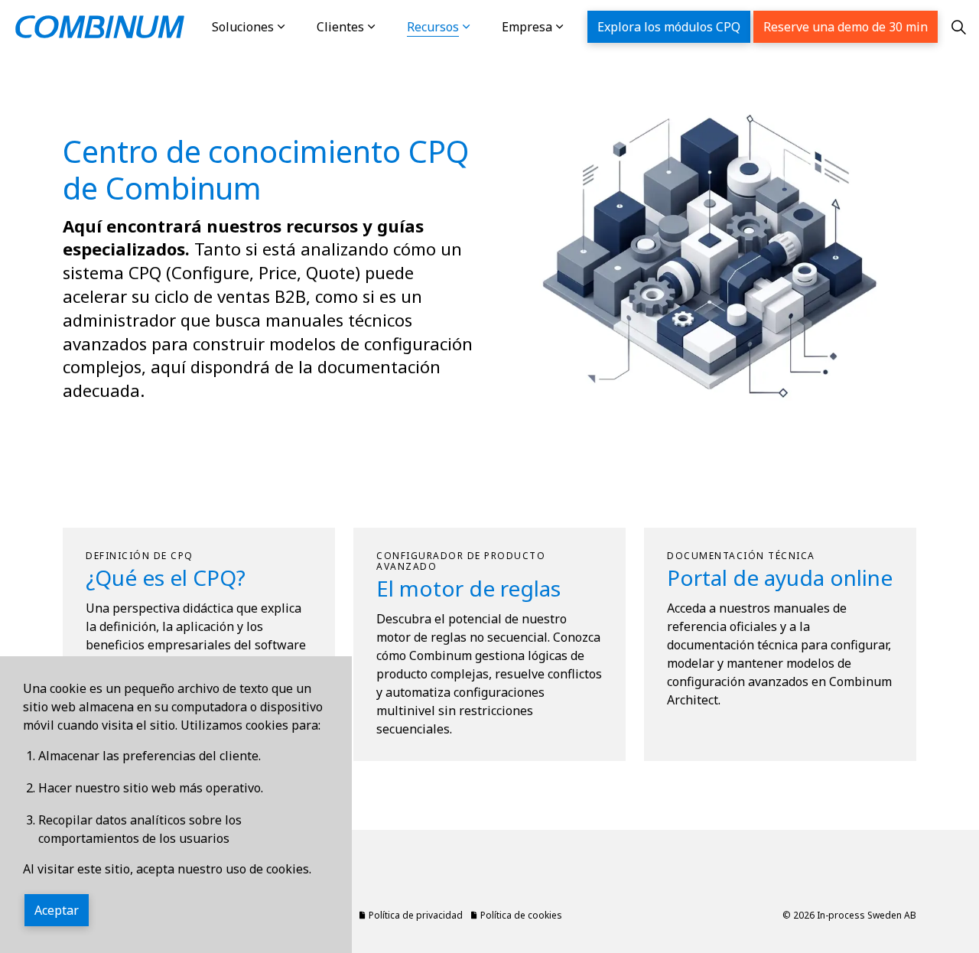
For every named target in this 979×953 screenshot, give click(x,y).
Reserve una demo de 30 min (845, 26)
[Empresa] (575, 27)
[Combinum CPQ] (99, 26)
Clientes (340, 26)
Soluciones (243, 26)
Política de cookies (521, 915)
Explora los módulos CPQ (668, 26)
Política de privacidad (416, 915)
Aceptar (56, 910)
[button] (707, 256)
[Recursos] (482, 27)
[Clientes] (387, 27)
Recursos (433, 26)
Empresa (527, 26)
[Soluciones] (296, 27)
